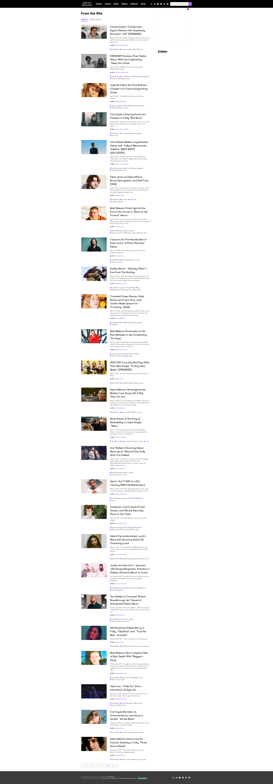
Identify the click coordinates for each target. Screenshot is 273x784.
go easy (129, 356)
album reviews (124, 108)
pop (113, 49)
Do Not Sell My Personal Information (127, 778)
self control (125, 529)
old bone (129, 646)
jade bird (141, 106)
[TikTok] (154, 4)
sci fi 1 (114, 500)
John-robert (123, 170)
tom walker (129, 473)
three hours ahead (140, 759)
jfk (136, 49)
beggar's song (137, 678)
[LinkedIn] (167, 4)
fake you (115, 705)
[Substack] (164, 4)
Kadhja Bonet (116, 290)
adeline (114, 170)
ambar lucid (144, 559)
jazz (139, 288)
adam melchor (126, 412)
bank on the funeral (118, 233)
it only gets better (137, 383)
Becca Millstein (120, 318)
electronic (130, 76)
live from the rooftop (123, 288)
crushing (114, 324)
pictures (142, 588)
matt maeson (130, 231)
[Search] (190, 4)
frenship (138, 76)
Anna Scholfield (121, 437)
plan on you (138, 412)
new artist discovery (118, 168)
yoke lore (139, 703)
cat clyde (125, 133)
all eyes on (130, 703)
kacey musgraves (117, 590)
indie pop (146, 76)
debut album (143, 233)
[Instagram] (151, 4)
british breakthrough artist (120, 621)
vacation (114, 79)
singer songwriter (117, 106)
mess (147, 441)
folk (118, 49)
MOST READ (95, 19)
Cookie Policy (113, 778)
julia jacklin (138, 322)
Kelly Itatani (119, 379)
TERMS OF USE (111, 777)
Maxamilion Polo (121, 673)
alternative (119, 231)
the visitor (138, 290)
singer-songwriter (127, 49)
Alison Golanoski (121, 584)
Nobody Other (127, 290)
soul (113, 288)
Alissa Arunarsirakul (122, 45)
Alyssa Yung (120, 195)
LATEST (84, 19)
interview (124, 199)
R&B (136, 498)
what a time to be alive (119, 475)
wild (128, 383)
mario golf (135, 529)
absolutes (123, 705)
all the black (139, 732)
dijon (141, 498)
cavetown (139, 527)
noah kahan (139, 441)
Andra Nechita (120, 408)
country (114, 108)
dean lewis (133, 199)
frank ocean (116, 529)
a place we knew (117, 262)
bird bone (115, 135)
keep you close (125, 79)
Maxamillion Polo (121, 101)
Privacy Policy (105, 778)
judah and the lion (132, 588)
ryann (141, 49)
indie (122, 76)
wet (123, 646)
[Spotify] (161, 4)
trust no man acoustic (142, 646)
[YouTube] (158, 4)
